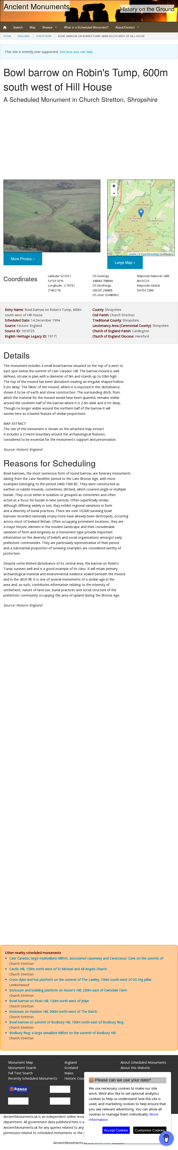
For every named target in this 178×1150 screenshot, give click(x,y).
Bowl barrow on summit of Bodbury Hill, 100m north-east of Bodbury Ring (66, 1022)
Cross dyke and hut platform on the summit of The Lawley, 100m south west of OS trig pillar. (80, 979)
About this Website (135, 1068)
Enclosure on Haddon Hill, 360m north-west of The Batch (53, 1011)
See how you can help (76, 52)
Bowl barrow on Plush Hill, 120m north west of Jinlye (49, 1001)
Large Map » (125, 262)
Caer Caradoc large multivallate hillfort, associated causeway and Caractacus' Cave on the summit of (86, 958)
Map (32, 27)
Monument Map (20, 1062)
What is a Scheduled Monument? (86, 27)
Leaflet (133, 254)
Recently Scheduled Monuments (32, 1078)
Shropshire (44, 36)
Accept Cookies (116, 1130)
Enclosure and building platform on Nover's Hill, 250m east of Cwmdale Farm (68, 990)
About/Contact (125, 27)
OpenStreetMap (150, 254)
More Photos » (23, 258)
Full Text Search (20, 1073)
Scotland (71, 1068)
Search (18, 27)
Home (7, 36)
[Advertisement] (89, 142)
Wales (68, 1073)
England (24, 36)
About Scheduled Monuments (143, 1062)
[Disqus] (89, 750)
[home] (5, 27)
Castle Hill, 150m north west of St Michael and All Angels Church (58, 969)
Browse (47, 27)
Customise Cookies (150, 1130)
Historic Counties (77, 1078)
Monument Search (22, 1068)
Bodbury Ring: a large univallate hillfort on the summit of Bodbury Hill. (62, 1033)
